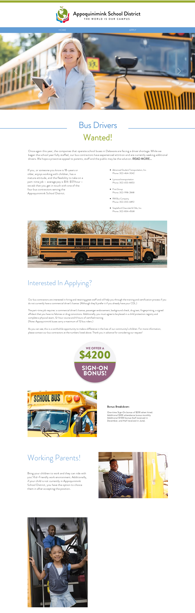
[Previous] (15, 71)
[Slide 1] (97, 104)
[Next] (179, 71)
